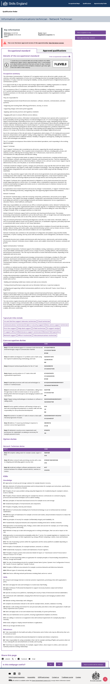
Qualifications (87, 3)
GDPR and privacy (43, 677)
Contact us (55, 677)
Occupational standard (19, 50)
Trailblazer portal (67, 677)
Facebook (24, 659)
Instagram (19, 673)
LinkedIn (7, 659)
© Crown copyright (95, 680)
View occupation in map (84, 32)
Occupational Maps (74, 3)
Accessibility (31, 677)
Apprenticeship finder (100, 3)
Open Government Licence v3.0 (41, 680)
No (59, 664)
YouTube (9, 673)
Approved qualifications (54, 50)
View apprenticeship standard (86, 38)
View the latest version (56, 43)
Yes (51, 664)
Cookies (78, 677)
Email (33, 659)
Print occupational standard (58, 56)
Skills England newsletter (17, 677)
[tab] (19, 50)
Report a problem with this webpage (93, 664)
